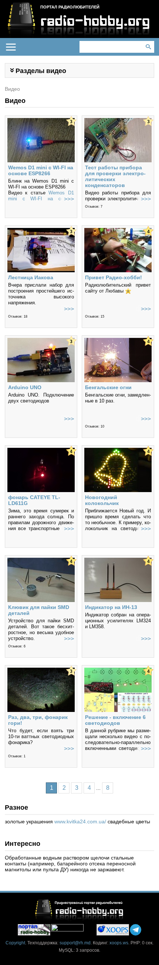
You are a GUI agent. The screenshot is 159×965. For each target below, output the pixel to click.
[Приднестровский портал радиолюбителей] (34, 929)
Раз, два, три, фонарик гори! (38, 720)
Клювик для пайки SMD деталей (38, 610)
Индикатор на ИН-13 (111, 607)
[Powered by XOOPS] (113, 929)
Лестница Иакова (30, 277)
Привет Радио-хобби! (113, 277)
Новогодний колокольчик (102, 500)
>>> (69, 199)
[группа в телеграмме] (135, 929)
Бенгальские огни (108, 387)
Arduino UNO (24, 387)
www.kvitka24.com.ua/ (80, 821)
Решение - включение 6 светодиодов (115, 720)
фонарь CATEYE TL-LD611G (34, 500)
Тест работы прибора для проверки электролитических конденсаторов (115, 176)
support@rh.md (75, 942)
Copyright (15, 942)
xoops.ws (118, 942)
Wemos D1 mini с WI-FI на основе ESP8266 (40, 170)
